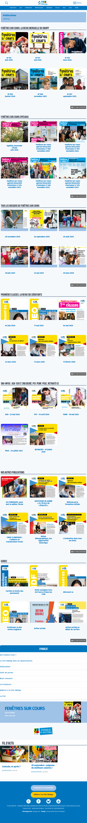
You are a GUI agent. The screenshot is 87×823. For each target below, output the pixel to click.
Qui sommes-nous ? (8, 655)
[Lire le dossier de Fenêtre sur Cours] (72, 712)
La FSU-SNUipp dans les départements (16, 661)
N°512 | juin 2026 (10, 716)
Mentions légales (38, 808)
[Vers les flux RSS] (28, 801)
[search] (6, 3)
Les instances (5, 684)
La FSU (3, 696)
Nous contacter (6, 678)
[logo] (43, 3)
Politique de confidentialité (54, 808)
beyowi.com (36, 811)
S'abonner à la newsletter (43, 788)
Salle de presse (6, 672)
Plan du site (27, 808)
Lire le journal (10, 713)
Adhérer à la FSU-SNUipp (10, 690)
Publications (5, 667)
